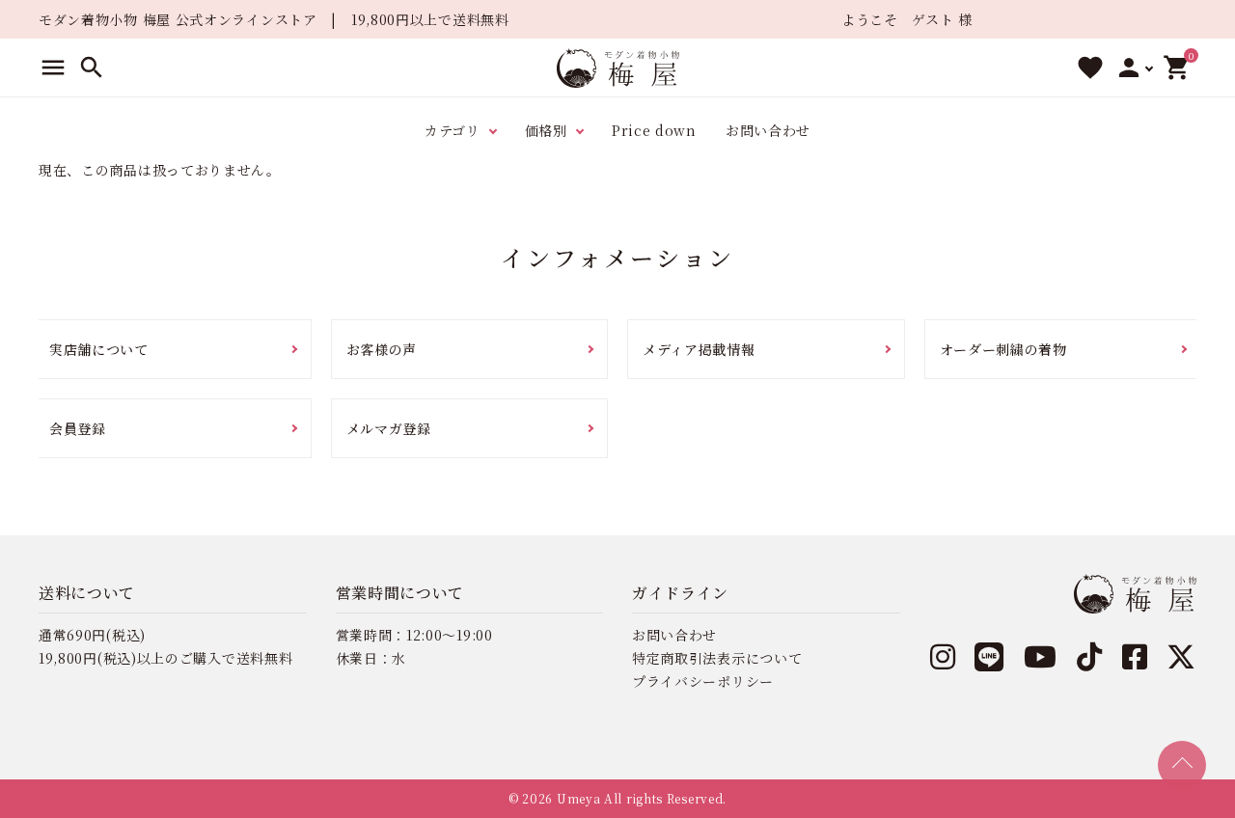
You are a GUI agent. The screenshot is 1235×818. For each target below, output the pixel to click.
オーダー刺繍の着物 (1003, 349)
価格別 (546, 130)
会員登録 (77, 428)
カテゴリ (452, 130)
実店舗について (99, 349)
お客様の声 (382, 349)
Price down (654, 130)
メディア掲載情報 (699, 349)
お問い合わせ (768, 130)
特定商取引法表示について (717, 658)
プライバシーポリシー (703, 681)
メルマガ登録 (388, 428)
